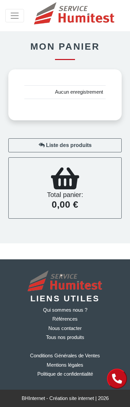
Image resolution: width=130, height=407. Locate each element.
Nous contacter (65, 328)
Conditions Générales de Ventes (65, 355)
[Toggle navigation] (14, 15)
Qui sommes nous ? (65, 310)
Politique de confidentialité (65, 374)
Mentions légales (65, 365)
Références (65, 319)
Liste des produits (68, 145)
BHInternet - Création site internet (58, 398)
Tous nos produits (65, 337)
